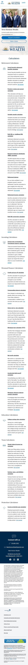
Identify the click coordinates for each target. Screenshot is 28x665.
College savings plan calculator (16, 419)
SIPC (15, 659)
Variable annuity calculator (15, 114)
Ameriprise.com (7, 614)
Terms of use (7, 623)
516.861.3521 (15, 543)
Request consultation (14, 37)
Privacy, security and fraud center (11, 627)
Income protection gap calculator (17, 507)
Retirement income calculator (16, 195)
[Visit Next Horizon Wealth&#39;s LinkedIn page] (18, 560)
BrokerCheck (9, 648)
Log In (23, 2)
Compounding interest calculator (17, 290)
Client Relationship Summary (10, 621)
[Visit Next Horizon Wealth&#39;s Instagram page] (14, 560)
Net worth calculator (13, 355)
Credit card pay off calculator (16, 272)
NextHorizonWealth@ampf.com (15, 547)
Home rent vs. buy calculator (16, 308)
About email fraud (8, 630)
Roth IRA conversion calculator (16, 216)
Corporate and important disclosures (12, 617)
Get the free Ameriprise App (15, 641)
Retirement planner (13, 177)
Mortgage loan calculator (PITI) (16, 327)
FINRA (11, 659)
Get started (20, 84)
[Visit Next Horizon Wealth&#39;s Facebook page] (10, 560)
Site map (6, 633)
